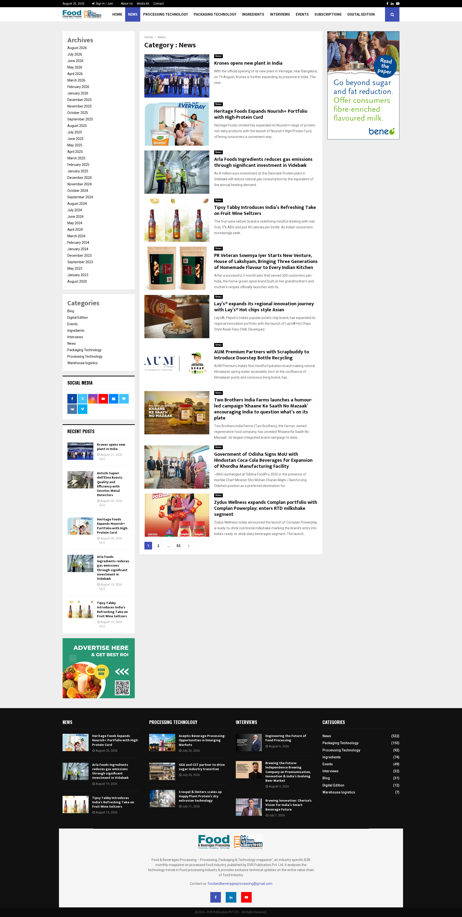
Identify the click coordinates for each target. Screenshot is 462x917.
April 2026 (75, 74)
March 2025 (76, 158)
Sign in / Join (104, 3)
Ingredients (253, 14)
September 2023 (80, 262)
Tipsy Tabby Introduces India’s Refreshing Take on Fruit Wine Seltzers (265, 210)
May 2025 (74, 145)
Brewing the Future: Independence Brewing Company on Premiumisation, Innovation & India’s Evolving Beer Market (287, 771)
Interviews (280, 14)
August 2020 (77, 281)
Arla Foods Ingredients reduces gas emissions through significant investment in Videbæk (263, 162)
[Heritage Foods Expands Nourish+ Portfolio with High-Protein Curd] (80, 526)
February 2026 (78, 87)
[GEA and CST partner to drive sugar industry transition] (162, 771)
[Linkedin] (231, 897)
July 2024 (74, 210)
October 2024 (77, 191)
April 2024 (75, 229)
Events (302, 14)
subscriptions (328, 14)
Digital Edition (361, 14)
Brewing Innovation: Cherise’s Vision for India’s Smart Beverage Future (288, 805)
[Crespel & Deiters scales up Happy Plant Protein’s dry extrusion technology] (162, 798)
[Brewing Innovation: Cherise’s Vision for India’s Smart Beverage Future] (249, 807)
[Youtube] (246, 897)
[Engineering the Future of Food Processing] (249, 742)
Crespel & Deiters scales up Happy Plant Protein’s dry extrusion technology (200, 796)
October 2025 (77, 113)
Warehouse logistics (82, 363)
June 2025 (75, 139)
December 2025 (79, 100)
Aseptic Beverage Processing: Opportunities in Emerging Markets (202, 740)
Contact (158, 3)
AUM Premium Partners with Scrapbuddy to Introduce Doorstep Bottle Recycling (261, 355)
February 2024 (78, 242)
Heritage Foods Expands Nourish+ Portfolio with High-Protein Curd (260, 114)
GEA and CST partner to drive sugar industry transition (202, 767)
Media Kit (143, 3)
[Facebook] (215, 897)
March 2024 (76, 236)
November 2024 (79, 184)
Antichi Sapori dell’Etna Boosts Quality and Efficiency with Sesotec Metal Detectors (109, 484)
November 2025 (79, 106)
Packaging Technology (215, 14)
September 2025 (80, 119)
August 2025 (77, 126)
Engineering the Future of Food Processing (285, 738)
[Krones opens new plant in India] (80, 451)
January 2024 (77, 249)
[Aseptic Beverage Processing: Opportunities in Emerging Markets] (162, 742)
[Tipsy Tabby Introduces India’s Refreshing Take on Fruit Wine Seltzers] (80, 609)
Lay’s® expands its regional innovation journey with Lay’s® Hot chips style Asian (264, 307)
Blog (70, 311)
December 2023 (79, 255)
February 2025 (78, 165)
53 (178, 546)
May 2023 (74, 268)
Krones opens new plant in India (248, 63)
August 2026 (77, 48)
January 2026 (77, 93)
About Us (127, 3)
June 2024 (75, 216)
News (132, 14)
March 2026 (76, 80)
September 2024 (80, 197)
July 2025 (74, 132)
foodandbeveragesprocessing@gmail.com (240, 884)
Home (117, 14)
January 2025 (77, 171)
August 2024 (77, 204)
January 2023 (77, 275)
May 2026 (74, 67)
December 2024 (79, 178)
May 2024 (74, 223)
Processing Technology (165, 14)
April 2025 (75, 152)
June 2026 (75, 61)
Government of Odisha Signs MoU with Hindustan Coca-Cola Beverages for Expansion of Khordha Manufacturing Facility (263, 460)
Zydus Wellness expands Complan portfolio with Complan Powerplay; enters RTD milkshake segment (265, 508)
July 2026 (74, 54)
